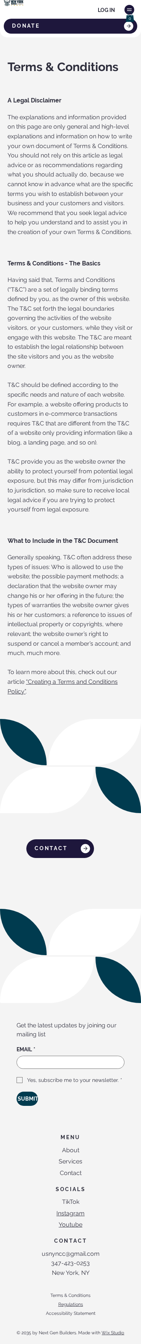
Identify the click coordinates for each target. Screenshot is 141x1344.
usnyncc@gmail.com (71, 1253)
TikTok (70, 1201)
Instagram (70, 1213)
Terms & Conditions (70, 1295)
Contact (71, 1173)
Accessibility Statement (71, 1313)
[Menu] (129, 10)
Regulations (70, 1304)
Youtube (70, 1224)
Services (70, 1161)
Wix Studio (113, 1332)
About (70, 1150)
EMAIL (26, 1049)
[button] (130, 17)
